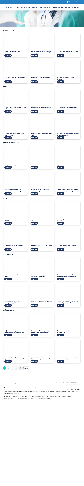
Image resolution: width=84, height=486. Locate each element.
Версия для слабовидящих (75, 1)
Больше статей (72, 7)
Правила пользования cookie (73, 384)
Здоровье (28, 7)
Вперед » (26, 368)
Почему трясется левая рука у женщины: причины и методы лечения (13, 191)
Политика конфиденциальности (71, 382)
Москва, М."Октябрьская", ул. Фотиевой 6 (32, 1)
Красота (34, 7)
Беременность (9, 7)
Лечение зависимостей (44, 7)
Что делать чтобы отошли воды (14, 245)
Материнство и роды (57, 7)
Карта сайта (58, 382)
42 (20, 368)
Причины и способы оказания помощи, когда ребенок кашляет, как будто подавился (15, 302)
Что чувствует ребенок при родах (67, 107)
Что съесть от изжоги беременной (15, 77)
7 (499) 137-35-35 (12, 1)
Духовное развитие (20, 7)
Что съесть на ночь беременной (40, 77)
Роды (65, 7)
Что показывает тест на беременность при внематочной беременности (40, 358)
